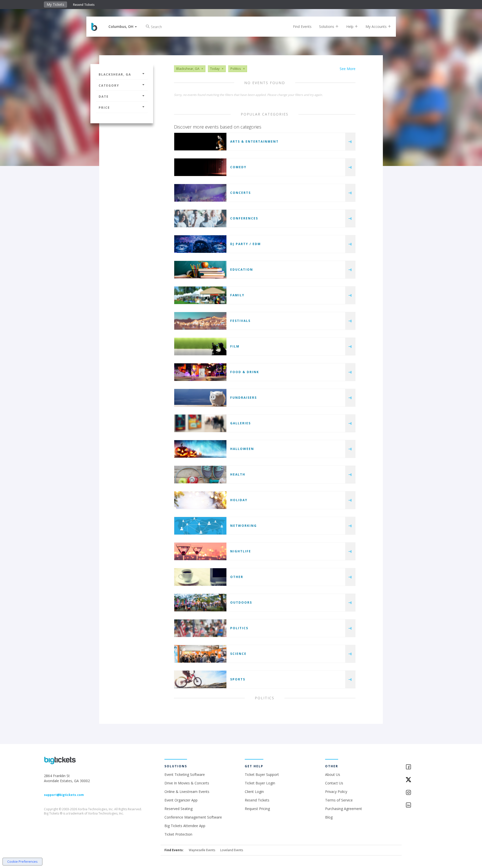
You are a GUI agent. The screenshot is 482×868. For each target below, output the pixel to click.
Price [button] (104, 107)
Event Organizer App (181, 800)
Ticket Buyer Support (262, 774)
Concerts (240, 193)
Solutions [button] (327, 26)
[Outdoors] (200, 602)
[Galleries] (200, 423)
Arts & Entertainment (254, 141)
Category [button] (109, 85)
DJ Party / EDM (245, 244)
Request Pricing (257, 808)
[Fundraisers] (200, 398)
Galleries (240, 423)
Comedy (238, 167)
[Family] (200, 295)
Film (234, 346)
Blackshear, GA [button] (115, 74)
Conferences (244, 218)
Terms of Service (339, 800)
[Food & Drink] (200, 372)
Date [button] (104, 96)
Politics (239, 628)
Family (237, 295)
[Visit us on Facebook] (421, 767)
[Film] (200, 346)
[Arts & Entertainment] (200, 141)
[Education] (200, 269)
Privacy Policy (336, 791)
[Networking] (200, 526)
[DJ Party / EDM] (200, 244)
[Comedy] (200, 167)
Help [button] (350, 26)
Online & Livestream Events (186, 791)
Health (237, 474)
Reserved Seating (178, 808)
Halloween (242, 449)
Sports (237, 679)
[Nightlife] (200, 551)
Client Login (254, 791)
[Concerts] (200, 193)
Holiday (239, 500)
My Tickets (55, 4)
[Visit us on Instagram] (421, 793)
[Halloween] (200, 449)
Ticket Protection (178, 834)
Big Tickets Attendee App (184, 825)
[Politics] (200, 628)
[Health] (200, 474)
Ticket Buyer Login (260, 783)
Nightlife (240, 551)
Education (241, 269)
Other (236, 577)
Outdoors (241, 602)
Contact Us (334, 783)
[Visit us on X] (421, 780)
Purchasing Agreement (343, 808)
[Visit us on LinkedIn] (421, 805)
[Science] (200, 654)
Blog (329, 817)
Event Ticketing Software (184, 774)
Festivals (240, 321)
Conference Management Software (193, 817)
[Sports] (200, 679)
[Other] (200, 577)
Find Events (302, 26)
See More (347, 68)
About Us (332, 774)
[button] (122, 26)
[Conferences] (200, 218)
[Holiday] (200, 500)
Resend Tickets (84, 5)
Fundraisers (243, 397)
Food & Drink (244, 372)
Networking (243, 526)
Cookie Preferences (22, 861)
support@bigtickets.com (64, 795)
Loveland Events (231, 850)
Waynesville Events (202, 850)
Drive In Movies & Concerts (186, 783)
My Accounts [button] (377, 26)
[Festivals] (200, 321)
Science (238, 654)
